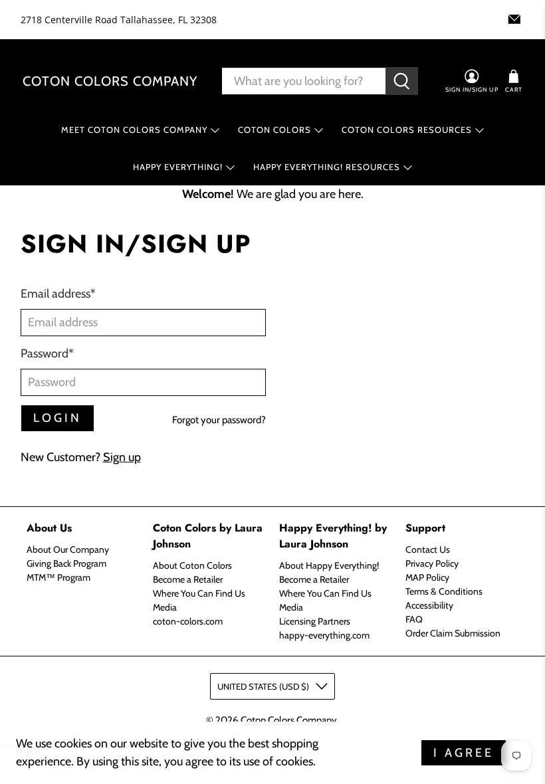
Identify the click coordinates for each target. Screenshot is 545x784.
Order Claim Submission (452, 633)
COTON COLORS (274, 129)
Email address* (58, 293)
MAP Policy (427, 577)
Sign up (122, 457)
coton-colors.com (188, 621)
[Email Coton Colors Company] (514, 19)
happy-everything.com (324, 635)
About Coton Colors (192, 565)
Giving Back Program (66, 563)
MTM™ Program (58, 577)
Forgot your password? (219, 420)
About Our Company (68, 549)
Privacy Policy (432, 563)
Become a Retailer (188, 579)
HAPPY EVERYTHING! (178, 166)
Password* (47, 353)
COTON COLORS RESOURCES (407, 129)
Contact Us (427, 549)
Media (165, 607)
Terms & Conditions (444, 591)
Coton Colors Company (110, 81)
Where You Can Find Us (199, 593)
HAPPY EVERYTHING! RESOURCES (326, 166)
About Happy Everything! (329, 565)
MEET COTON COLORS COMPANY (134, 129)
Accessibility (429, 605)
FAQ (414, 619)
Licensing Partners (314, 621)
